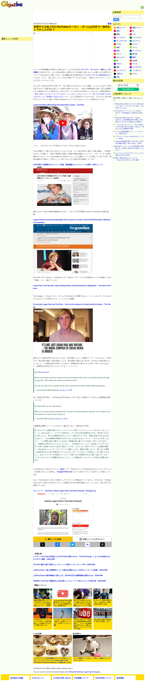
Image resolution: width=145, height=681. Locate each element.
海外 (102, 69)
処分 (62, 469)
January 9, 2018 (60, 419)
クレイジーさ (93, 75)
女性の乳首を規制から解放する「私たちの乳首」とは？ (102, 620)
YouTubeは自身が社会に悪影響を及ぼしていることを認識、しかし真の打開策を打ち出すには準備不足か (62, 603)
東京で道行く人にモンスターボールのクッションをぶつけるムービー (61, 94)
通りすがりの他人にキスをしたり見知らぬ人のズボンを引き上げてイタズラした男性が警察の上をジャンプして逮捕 (82, 603)
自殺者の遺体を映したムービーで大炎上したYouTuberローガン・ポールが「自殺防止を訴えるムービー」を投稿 (42, 603)
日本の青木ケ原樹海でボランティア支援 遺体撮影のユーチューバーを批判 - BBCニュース (68, 164)
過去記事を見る (128, 89)
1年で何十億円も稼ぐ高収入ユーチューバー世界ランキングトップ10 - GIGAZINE (64, 564)
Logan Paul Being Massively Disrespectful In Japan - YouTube (58, 105)
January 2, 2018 (65, 390)
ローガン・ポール (89, 69)
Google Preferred (64, 472)
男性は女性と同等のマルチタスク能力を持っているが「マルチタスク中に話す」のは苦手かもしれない (129, 106)
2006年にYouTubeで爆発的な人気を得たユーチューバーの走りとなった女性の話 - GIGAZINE (69, 581)
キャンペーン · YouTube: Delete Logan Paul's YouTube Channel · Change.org (64, 491)
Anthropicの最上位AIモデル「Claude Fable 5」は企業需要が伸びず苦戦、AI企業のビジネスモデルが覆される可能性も (129, 120)
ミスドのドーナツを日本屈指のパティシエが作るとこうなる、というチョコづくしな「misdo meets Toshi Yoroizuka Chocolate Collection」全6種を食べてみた (52, 660)
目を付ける (104, 75)
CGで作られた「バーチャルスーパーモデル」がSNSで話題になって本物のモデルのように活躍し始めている (42, 622)
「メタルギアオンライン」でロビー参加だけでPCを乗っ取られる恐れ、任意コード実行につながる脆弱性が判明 (129, 126)
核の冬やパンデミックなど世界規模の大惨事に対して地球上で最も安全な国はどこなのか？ (129, 148)
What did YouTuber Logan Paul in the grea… (85, 672)
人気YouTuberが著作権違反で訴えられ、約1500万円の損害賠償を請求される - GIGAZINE (68, 575)
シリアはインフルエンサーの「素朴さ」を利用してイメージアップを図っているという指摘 (62, 622)
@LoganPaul (44, 372)
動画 (110, 24)
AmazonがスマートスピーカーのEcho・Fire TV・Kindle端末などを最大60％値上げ (129, 113)
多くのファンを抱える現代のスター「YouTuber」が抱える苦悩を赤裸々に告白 (102, 602)
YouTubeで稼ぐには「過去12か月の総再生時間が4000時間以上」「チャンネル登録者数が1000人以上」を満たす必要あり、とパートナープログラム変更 (82, 624)
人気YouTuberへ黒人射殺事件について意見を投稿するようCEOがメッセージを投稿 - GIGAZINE (70, 570)
